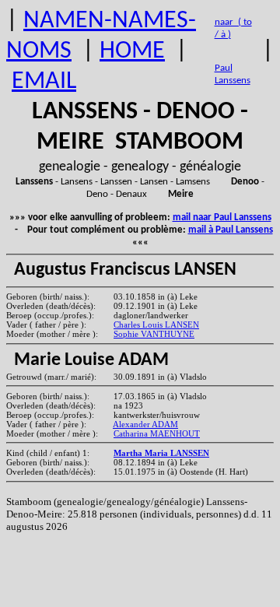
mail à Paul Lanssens (230, 230)
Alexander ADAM (145, 424)
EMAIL (44, 81)
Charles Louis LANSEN (156, 324)
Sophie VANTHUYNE (154, 334)
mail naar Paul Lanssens (222, 217)
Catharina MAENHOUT (157, 433)
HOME (132, 51)
